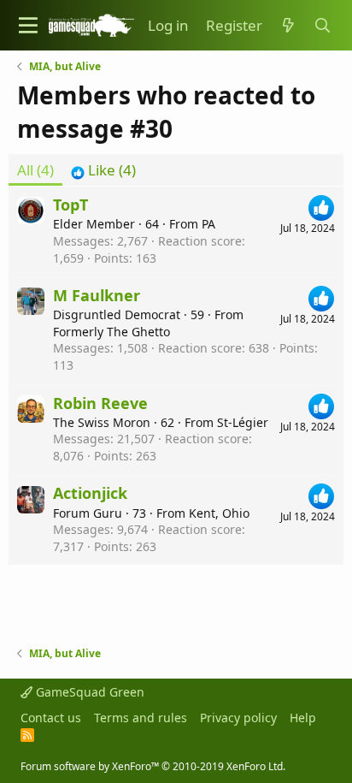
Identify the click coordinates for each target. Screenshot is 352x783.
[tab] (103, 170)
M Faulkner (96, 295)
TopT (70, 204)
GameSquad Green (88, 692)
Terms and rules (140, 717)
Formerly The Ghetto (111, 331)
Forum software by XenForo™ (153, 766)
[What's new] (288, 25)
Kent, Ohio (219, 513)
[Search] (322, 25)
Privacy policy (238, 717)
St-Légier (242, 422)
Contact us (51, 717)
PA (208, 224)
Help (303, 717)
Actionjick (90, 493)
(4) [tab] (35, 170)
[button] (28, 25)
